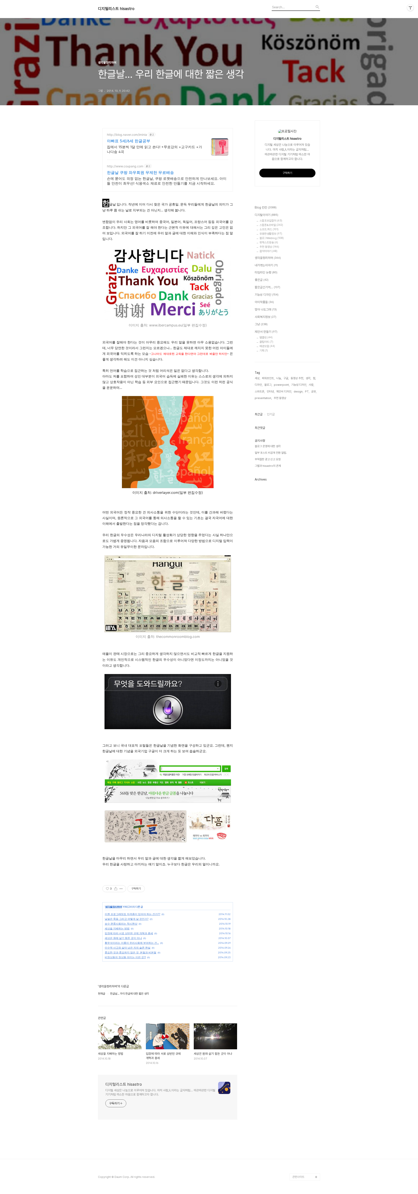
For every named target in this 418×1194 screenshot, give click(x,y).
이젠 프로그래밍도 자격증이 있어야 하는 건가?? (132, 914)
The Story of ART (304, 1170)
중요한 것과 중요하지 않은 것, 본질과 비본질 (130, 952)
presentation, (263, 398)
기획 (264, 350)
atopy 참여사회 (301, 1051)
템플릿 (266, 337)
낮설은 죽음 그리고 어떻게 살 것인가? (126, 919)
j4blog (297, 1163)
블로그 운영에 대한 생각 (268, 446)
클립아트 (266, 341)
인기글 (271, 414)
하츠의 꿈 (298, 1086)
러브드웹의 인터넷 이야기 (305, 1104)
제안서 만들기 (266, 331)
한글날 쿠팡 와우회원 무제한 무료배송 (140, 172)
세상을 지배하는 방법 (117, 928)
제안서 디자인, (284, 391)
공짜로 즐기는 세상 (303, 1065)
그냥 (261, 324)
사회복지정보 (265, 317)
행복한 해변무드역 (302, 1044)
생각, (308, 378)
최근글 (259, 414)
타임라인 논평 (266, 272)
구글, (286, 378)
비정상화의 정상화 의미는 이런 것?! (125, 957)
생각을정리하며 (113, 906)
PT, (307, 391)
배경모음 (267, 346)
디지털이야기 (266, 215)
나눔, (279, 378)
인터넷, (271, 391)
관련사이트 (298, 1177)
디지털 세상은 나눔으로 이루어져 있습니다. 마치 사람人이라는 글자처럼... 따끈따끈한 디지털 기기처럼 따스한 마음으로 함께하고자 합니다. (160, 1092)
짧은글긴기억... (267, 287)
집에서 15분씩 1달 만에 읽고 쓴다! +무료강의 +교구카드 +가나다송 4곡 (154, 149)
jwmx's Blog (300, 1079)
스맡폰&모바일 (271, 225)
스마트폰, (260, 391)
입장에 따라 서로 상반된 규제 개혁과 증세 (129, 933)
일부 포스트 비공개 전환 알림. (271, 452)
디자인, (259, 384)
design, (298, 391)
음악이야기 (268, 251)
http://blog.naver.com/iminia (127, 134)
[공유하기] (115, 888)
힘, (314, 378)
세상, (257, 378)
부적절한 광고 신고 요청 (268, 459)
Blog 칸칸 (265, 207)
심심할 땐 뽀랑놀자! (303, 1142)
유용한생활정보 (271, 233)
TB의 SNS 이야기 (303, 1156)
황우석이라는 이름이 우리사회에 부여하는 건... (132, 942)
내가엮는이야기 (266, 265)
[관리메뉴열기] (410, 7)
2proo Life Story (303, 1114)
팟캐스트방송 (269, 242)
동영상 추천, (297, 378)
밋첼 (295, 1121)
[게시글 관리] (121, 888)
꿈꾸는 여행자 (300, 1037)
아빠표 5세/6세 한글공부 (128, 141)
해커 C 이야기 (300, 1128)
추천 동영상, (280, 398)
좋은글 (261, 280)
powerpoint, (282, 384)
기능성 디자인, (299, 384)
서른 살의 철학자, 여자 (305, 1072)
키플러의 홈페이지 (302, 1149)
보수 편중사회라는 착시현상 (121, 923)
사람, (311, 384)
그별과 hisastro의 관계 (268, 465)
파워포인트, (268, 378)
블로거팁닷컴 (300, 1030)
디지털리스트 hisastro (116, 9)
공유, (314, 391)
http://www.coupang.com (125, 166)
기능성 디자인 (266, 294)
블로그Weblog (272, 238)
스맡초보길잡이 (271, 220)
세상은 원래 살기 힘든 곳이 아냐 (123, 938)
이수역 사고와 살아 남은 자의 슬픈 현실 (127, 947)
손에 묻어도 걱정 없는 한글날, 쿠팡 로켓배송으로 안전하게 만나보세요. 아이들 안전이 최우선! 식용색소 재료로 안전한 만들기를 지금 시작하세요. (166, 180)
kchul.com (299, 1093)
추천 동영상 (269, 246)
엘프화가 (297, 1058)
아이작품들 (264, 302)
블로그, (268, 384)
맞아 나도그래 (266, 309)
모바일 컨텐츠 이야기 (304, 1135)
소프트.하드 (269, 229)
